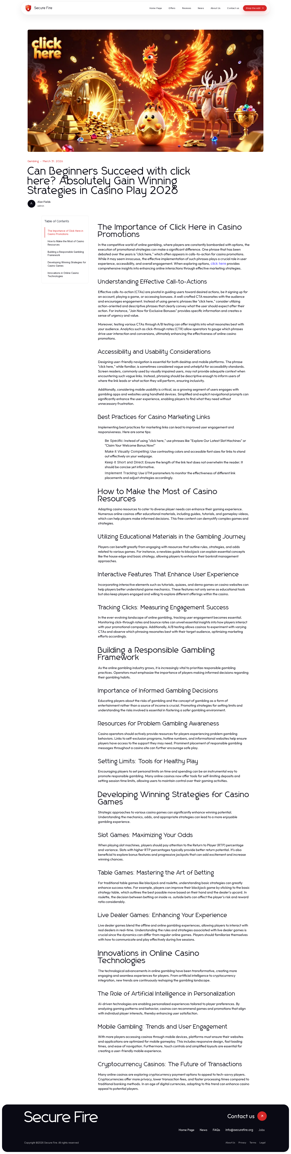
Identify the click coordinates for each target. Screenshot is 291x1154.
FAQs (216, 1130)
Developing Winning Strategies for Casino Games (67, 264)
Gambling (33, 161)
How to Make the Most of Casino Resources (66, 243)
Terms (253, 1142)
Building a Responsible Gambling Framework (66, 253)
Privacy (242, 1142)
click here (218, 264)
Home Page (186, 1130)
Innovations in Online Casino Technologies (63, 274)
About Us (230, 1142)
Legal (262, 1142)
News (203, 1130)
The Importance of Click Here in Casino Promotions (65, 232)
